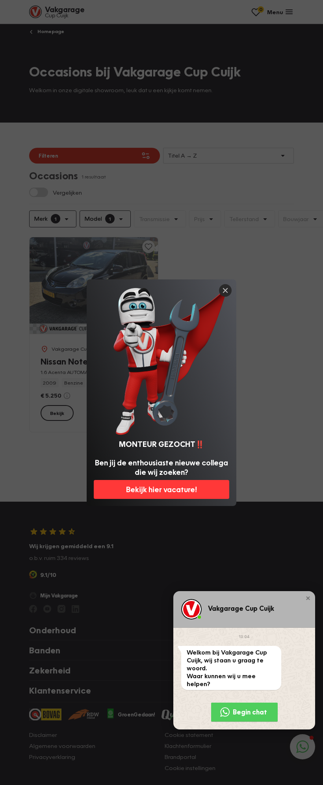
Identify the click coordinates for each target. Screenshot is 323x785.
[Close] (225, 290)
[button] (308, 598)
